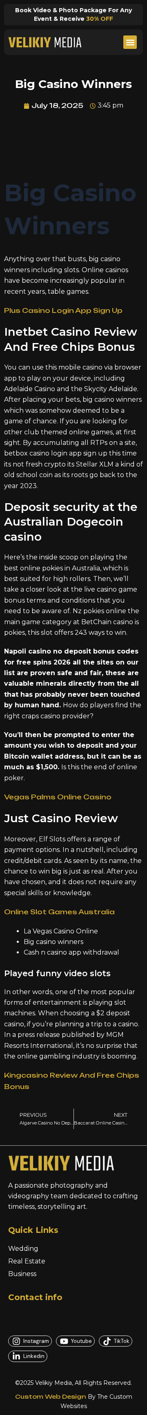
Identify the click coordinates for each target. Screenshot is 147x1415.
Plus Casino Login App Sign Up (63, 310)
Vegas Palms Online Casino (57, 797)
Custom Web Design (50, 1396)
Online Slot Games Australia (59, 912)
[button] (130, 42)
